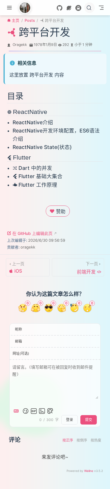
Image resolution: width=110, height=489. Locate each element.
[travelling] (78, 8)
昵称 (18, 329)
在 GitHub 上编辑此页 (32, 233)
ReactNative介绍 (33, 122)
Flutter (22, 157)
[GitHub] (59, 8)
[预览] (50, 411)
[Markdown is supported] (17, 411)
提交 (88, 420)
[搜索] (89, 7)
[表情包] (33, 411)
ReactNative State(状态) (42, 147)
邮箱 (18, 341)
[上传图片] (41, 411)
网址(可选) (21, 353)
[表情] (25, 411)
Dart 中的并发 (35, 168)
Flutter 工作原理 (37, 185)
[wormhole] (69, 8)
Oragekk (20, 44)
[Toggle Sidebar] (10, 7)
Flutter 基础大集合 (40, 176)
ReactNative (30, 111)
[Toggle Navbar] (101, 7)
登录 (69, 420)
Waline (88, 471)
